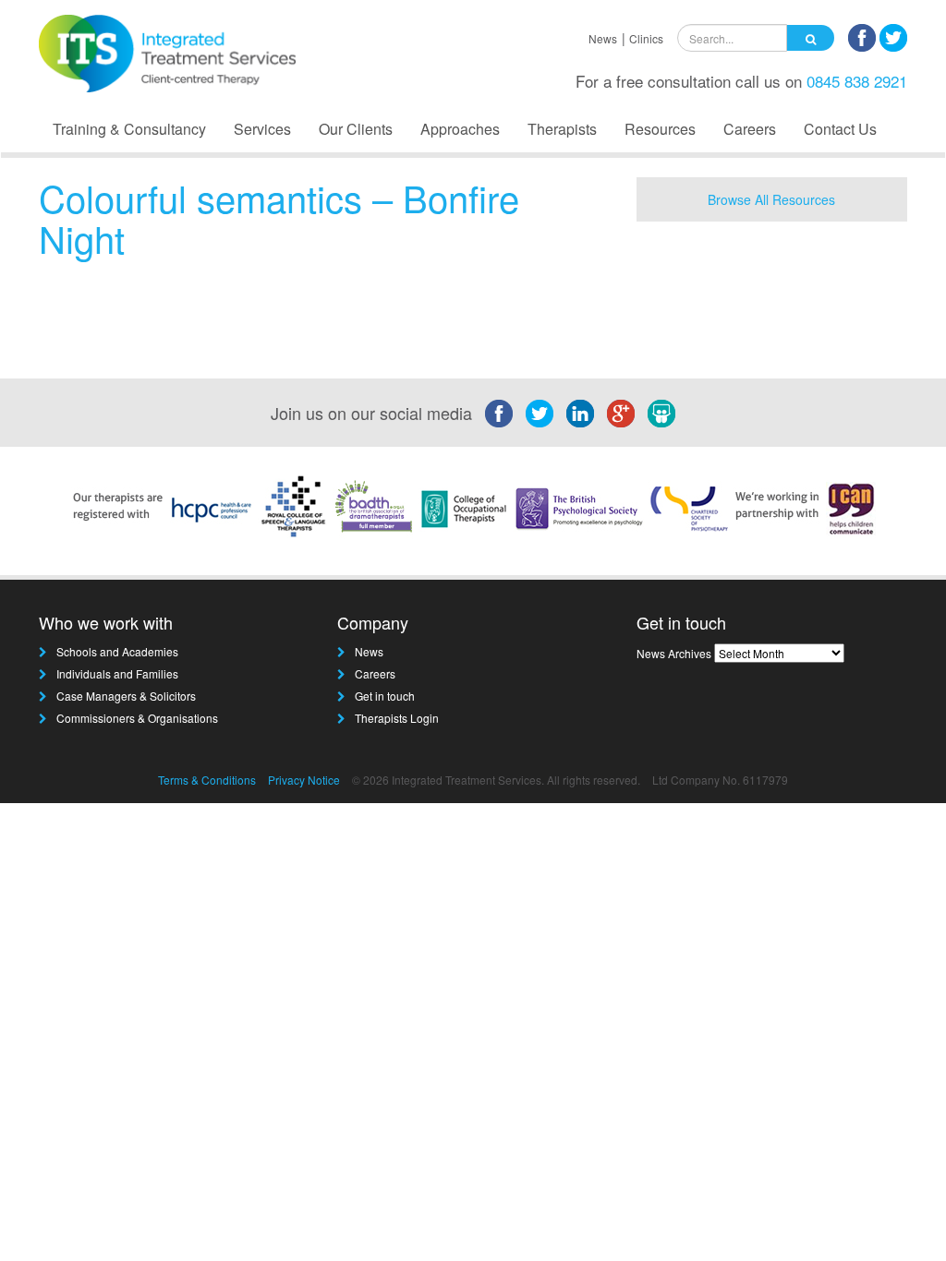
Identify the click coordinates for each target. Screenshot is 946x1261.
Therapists (562, 128)
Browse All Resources (771, 199)
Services (262, 128)
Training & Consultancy (129, 128)
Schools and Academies (117, 651)
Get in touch (385, 695)
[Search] (810, 38)
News (602, 38)
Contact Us (840, 128)
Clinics (646, 38)
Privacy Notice (304, 779)
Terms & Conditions (207, 779)
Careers (749, 128)
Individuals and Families (117, 673)
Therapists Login (397, 718)
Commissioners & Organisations (137, 718)
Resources (660, 128)
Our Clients (356, 128)
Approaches (460, 128)
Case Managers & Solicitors (126, 695)
